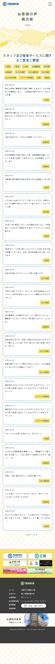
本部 (39, 77)
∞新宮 (16, 66)
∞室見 (7, 66)
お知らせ (12, 594)
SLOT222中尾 (10, 77)
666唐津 (9, 72)
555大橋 (46, 66)
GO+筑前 (45, 72)
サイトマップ (26, 597)
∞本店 (25, 66)
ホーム (11, 590)
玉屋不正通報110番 (28, 590)
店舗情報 (12, 608)
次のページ (30, 535)
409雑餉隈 (36, 66)
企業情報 (12, 597)
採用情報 (12, 605)
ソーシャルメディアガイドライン (33, 601)
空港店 (47, 77)
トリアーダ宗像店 (26, 77)
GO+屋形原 (33, 72)
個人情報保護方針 (27, 594)
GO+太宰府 (20, 72)
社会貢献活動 (14, 601)
